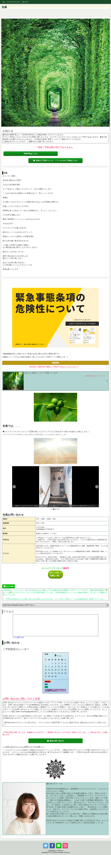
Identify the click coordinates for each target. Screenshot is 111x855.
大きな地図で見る (18, 637)
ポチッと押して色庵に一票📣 (55, 574)
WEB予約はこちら (31, 154)
